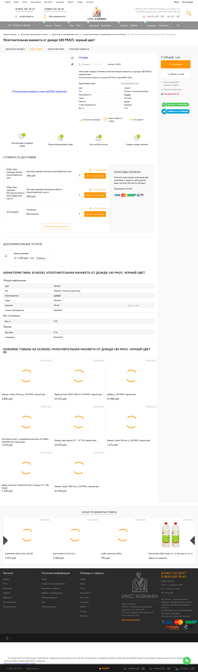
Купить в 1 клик (177, 74)
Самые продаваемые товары (99, 512)
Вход (176, 2)
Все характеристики (129, 83)
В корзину (41, 258)
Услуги (24, 2)
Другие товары (133, 305)
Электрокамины (9, 602)
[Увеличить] (39, 91)
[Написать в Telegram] (175, 114)
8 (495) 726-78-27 (25, 9)
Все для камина (9, 607)
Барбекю (6, 593)
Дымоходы (7, 588)
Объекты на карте (48, 607)
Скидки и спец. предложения (53, 584)
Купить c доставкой (95, 176)
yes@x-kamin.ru (27, 16)
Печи (5, 584)
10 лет (127, 101)
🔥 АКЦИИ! (104, 668)
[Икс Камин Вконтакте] (7, 638)
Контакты (89, 2)
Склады (80, 2)
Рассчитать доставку (173, 89)
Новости (70, 2)
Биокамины (7, 597)
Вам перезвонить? (57, 16)
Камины (6, 579)
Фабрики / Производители (52, 593)
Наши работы (36, 2)
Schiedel (127, 95)
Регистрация (187, 2)
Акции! (16, 2)
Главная (8, 2)
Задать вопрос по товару (115, 119)
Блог (43, 602)
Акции (44, 579)
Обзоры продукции (49, 597)
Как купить (48, 2)
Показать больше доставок (56, 226)
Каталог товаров (22, 25)
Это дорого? (139, 120)
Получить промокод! (92, 120)
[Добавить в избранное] (72, 58)
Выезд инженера (21, 253)
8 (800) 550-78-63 (54, 9)
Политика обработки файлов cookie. (20, 664)
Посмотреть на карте (130, 620)
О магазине (60, 2)
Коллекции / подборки (50, 588)
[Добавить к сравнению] (72, 64)
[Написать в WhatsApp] (175, 107)
